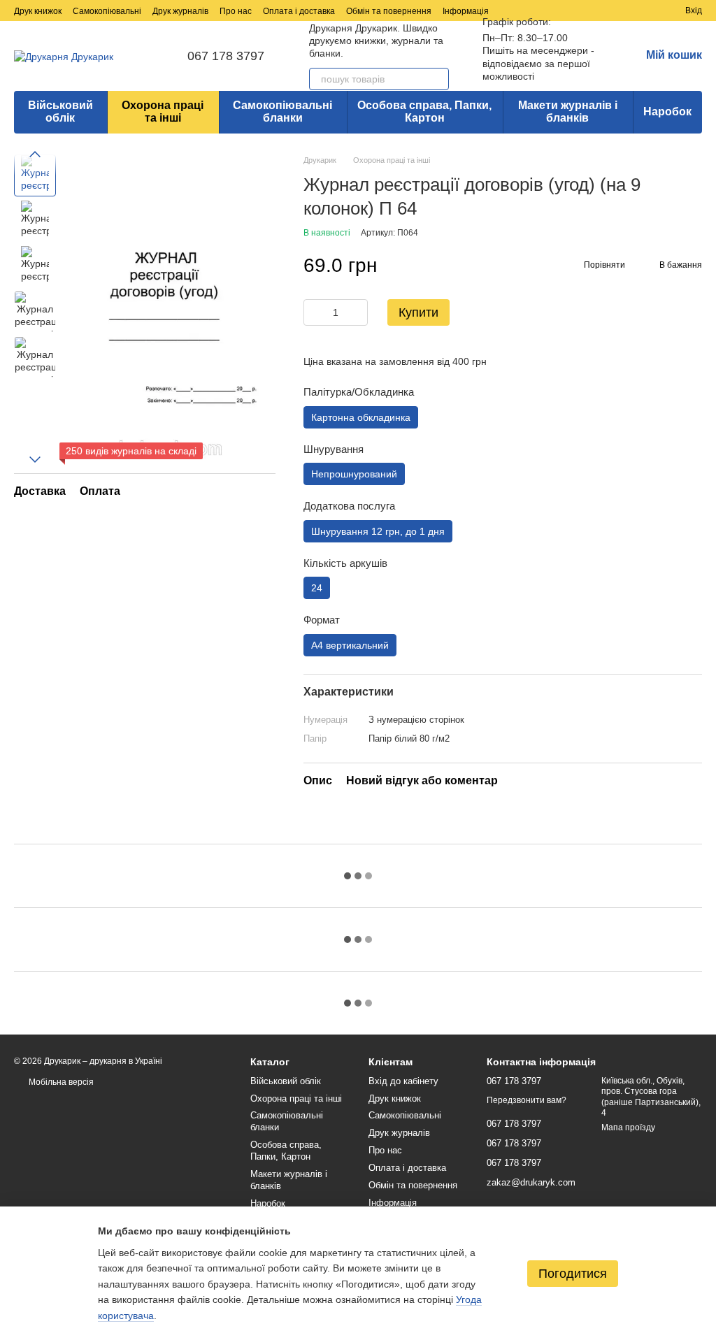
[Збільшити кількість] (357, 312)
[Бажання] (648, 10)
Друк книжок (38, 11)
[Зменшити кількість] (314, 312)
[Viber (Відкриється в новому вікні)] (567, 10)
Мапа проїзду (628, 1127)
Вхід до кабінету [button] (403, 1081)
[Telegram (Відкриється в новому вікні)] (551, 10)
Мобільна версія (60, 1082)
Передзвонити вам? (526, 1100)
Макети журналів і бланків (567, 111)
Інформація (466, 11)
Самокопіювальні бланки (282, 111)
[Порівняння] (623, 10)
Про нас (236, 11)
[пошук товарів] (438, 79)
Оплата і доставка (299, 11)
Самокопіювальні (107, 11)
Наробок (667, 111)
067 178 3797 (225, 56)
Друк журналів (180, 11)
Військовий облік (60, 111)
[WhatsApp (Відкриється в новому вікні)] (584, 10)
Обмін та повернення (388, 11)
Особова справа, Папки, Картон (424, 111)
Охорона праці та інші (162, 111)
